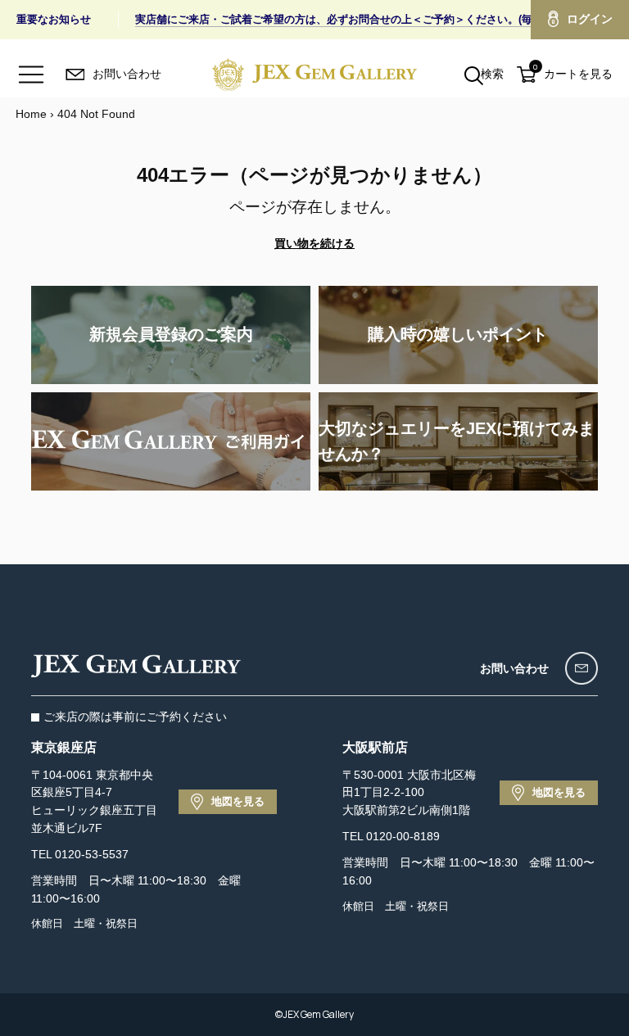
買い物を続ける (314, 243)
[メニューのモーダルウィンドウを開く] (31, 74)
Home (31, 113)
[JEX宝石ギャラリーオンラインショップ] (314, 74)
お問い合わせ (514, 668)
